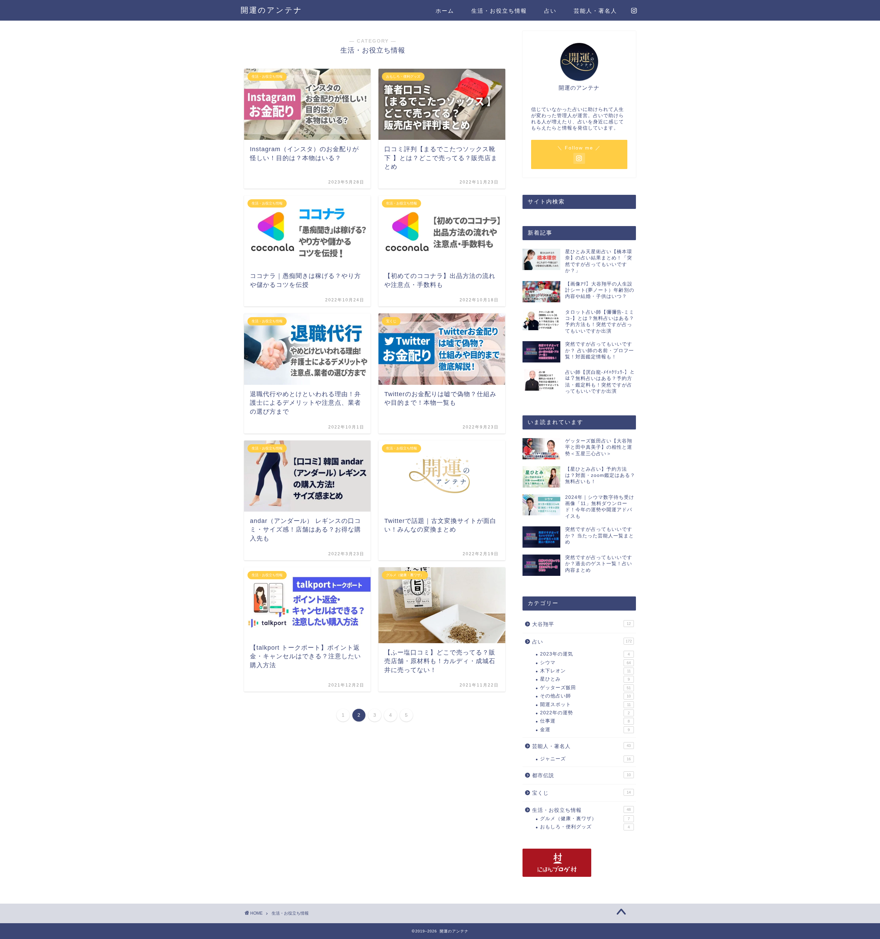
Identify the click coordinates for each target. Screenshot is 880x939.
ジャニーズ (585, 758)
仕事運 (585, 721)
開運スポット (585, 704)
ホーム (445, 11)
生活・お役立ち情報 (499, 11)
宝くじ (581, 793)
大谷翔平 (581, 624)
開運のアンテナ (271, 10)
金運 (585, 729)
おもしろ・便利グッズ (585, 826)
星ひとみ (585, 679)
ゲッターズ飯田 (585, 687)
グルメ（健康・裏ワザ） (585, 818)
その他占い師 (585, 695)
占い (550, 11)
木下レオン (585, 670)
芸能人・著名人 (595, 11)
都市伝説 (581, 775)
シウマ (585, 662)
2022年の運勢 (585, 712)
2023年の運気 (585, 654)
